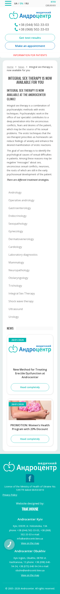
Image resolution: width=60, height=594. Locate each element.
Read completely (30, 387)
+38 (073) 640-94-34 (30, 566)
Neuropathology (19, 270)
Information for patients (30, 55)
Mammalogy (16, 262)
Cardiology (15, 247)
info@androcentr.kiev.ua (30, 538)
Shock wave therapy (21, 301)
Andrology (15, 192)
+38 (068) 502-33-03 (34, 29)
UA (15, 3)
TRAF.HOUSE (30, 508)
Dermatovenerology (21, 239)
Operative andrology (21, 200)
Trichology (15, 285)
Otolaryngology (18, 278)
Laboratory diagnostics (23, 254)
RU (27, 3)
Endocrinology (17, 216)
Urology (13, 317)
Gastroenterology (19, 208)
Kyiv (53, 2)
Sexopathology (17, 223)
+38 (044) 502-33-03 (34, 24)
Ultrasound (15, 309)
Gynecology (15, 231)
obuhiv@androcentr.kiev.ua (30, 570)
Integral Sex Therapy (21, 293)
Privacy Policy (9, 494)
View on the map (30, 543)
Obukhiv (51, 5)
